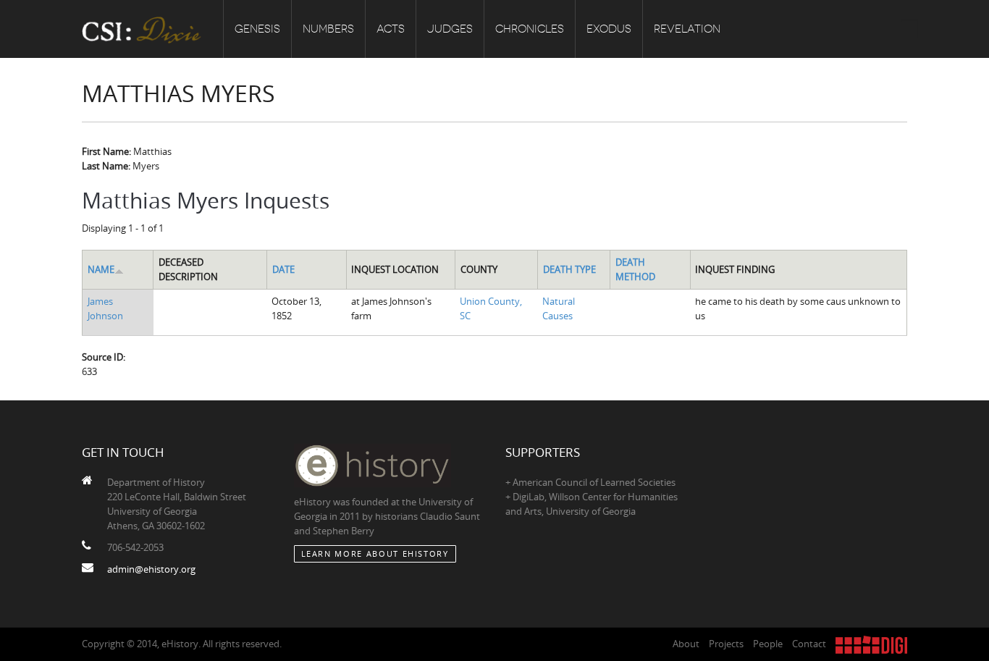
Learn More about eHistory (375, 553)
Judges (450, 28)
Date (283, 269)
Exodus (608, 28)
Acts (390, 28)
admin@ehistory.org (151, 569)
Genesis (257, 28)
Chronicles (529, 28)
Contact (809, 643)
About (686, 643)
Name (101, 269)
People (768, 643)
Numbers (328, 28)
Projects (726, 643)
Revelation (687, 28)
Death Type (569, 269)
